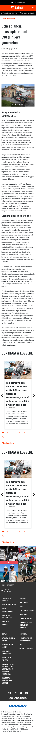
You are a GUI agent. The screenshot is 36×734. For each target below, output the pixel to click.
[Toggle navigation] (3, 8)
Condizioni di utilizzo (6, 659)
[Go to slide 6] (20, 432)
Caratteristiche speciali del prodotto (26, 625)
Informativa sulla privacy (8, 639)
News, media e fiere (27, 610)
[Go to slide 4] (13, 432)
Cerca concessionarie (7, 610)
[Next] (33, 395)
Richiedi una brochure (6, 623)
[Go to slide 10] (3, 437)
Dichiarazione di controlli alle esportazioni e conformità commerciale (8, 669)
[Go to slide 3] (10, 432)
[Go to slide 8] (27, 432)
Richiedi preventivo (9, 605)
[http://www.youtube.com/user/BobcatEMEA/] (21, 693)
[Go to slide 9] (30, 432)
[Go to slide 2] (7, 432)
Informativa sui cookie (7, 646)
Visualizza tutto (8, 443)
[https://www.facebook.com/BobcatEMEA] (9, 693)
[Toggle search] (32, 8)
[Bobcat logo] (17, 8)
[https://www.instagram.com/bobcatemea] (15, 693)
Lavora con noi (25, 602)
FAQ (21, 645)
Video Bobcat (24, 614)
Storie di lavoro (26, 619)
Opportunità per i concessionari (26, 639)
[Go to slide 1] (3, 432)
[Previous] (2, 395)
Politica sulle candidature (7, 652)
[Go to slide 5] (17, 432)
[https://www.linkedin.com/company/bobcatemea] (26, 693)
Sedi (21, 606)
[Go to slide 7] (24, 432)
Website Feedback (26, 649)
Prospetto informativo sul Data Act (8, 680)
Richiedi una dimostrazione (7, 616)
